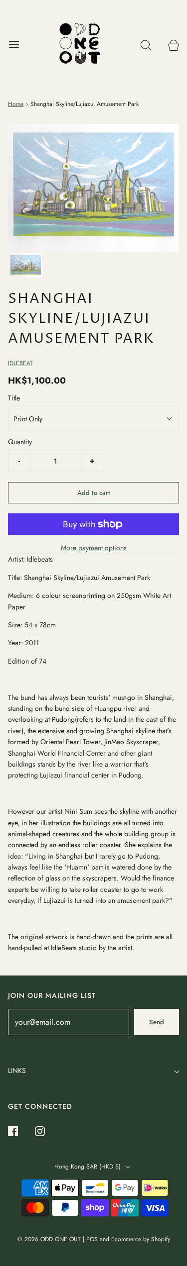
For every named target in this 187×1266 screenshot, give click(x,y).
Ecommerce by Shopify (140, 1239)
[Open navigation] (13, 45)
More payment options (94, 548)
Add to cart (93, 492)
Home (15, 103)
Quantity (20, 442)
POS (92, 1239)
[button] (25, 265)
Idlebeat (20, 363)
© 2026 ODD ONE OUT (49, 1239)
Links (17, 1070)
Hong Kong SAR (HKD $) (88, 1166)
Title (14, 398)
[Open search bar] (146, 45)
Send (156, 1022)
